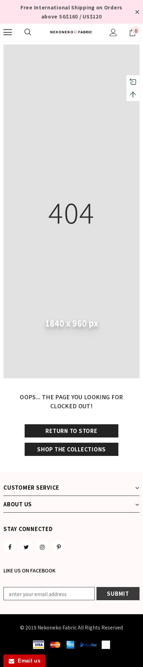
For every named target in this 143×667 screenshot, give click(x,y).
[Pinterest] (58, 546)
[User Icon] (113, 32)
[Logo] (71, 32)
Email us (27, 661)
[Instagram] (42, 546)
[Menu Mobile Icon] (7, 32)
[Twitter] (26, 546)
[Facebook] (9, 546)
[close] (137, 11)
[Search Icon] (27, 32)
